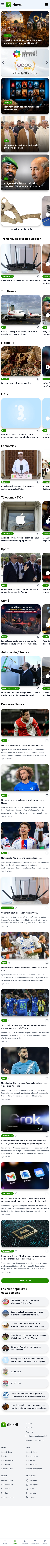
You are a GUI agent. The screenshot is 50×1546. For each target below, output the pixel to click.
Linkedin (33, 1493)
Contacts (29, 1432)
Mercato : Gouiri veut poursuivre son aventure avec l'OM (24, 969)
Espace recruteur (8, 1497)
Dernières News (11, 704)
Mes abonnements (8, 1460)
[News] (8, 4)
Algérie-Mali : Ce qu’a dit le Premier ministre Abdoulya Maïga (17, 487)
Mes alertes (5, 1465)
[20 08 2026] (5, 1383)
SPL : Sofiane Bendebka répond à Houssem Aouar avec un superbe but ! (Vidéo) (23, 1026)
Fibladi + (7, 342)
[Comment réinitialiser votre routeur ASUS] (21, 258)
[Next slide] (48, 214)
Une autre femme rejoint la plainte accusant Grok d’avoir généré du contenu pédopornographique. (23, 1142)
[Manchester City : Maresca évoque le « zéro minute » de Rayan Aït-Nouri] (25, 1060)
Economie (7, 446)
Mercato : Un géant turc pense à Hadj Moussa (22, 745)
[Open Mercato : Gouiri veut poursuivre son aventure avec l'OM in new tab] (9, 963)
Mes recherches (32, 1456)
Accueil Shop (31, 1452)
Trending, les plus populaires (20, 238)
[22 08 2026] (5, 1371)
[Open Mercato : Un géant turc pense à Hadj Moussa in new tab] (9, 740)
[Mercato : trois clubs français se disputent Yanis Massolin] (25, 777)
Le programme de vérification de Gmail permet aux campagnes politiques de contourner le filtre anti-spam (24, 1200)
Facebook (34, 1480)
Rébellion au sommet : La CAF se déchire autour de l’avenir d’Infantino (19, 590)
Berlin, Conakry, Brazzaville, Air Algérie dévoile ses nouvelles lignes (19, 332)
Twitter (32, 1489)
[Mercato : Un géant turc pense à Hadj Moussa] (25, 722)
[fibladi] (3, 1424)
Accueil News (6, 1452)
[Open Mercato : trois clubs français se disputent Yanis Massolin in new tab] (9, 795)
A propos (28, 1424)
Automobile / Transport (17, 652)
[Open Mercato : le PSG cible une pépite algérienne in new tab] (9, 853)
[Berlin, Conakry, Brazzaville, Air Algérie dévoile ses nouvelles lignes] (21, 310)
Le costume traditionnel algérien (16, 383)
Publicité (29, 1428)
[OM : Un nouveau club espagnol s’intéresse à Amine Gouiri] (5, 1301)
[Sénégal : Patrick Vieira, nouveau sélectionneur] (5, 1348)
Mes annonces (31, 1465)
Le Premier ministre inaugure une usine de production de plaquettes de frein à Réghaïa (20, 694)
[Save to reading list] (45, 15)
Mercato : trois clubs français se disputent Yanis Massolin (22, 801)
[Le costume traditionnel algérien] (21, 361)
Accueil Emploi (7, 1480)
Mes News (5, 1456)
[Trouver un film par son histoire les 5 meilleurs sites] (25, 106)
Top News (7, 291)
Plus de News (25, 1281)
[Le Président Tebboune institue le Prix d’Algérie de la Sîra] (25, 144)
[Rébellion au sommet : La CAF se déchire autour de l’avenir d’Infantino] (21, 567)
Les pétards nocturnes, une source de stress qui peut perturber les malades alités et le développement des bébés (18, 642)
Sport (5, 549)
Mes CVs (4, 1493)
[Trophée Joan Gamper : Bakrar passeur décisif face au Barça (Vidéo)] (5, 1336)
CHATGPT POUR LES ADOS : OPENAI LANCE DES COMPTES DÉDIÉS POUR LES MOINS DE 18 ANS (20, 436)
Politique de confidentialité (36, 1436)
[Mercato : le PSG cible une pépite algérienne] (25, 835)
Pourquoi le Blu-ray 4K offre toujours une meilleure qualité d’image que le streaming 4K (24, 1257)
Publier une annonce (34, 1469)
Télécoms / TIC (11, 497)
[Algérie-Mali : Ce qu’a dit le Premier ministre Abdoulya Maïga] (21, 464)
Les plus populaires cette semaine (14, 1290)
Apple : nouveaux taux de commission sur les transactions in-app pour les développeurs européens (20, 539)
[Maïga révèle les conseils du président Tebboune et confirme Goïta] (25, 182)
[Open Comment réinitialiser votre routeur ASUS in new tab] (16, 908)
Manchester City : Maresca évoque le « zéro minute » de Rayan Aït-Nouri (24, 1084)
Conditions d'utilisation (34, 1440)
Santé (5, 600)
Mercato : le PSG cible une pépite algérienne (21, 858)
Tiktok (32, 1497)
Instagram (34, 1485)
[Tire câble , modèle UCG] (21, 211)
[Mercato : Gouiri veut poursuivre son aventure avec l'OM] (25, 945)
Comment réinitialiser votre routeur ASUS (20, 280)
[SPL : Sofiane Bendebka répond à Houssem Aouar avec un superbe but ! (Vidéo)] (25, 1002)
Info (3, 394)
